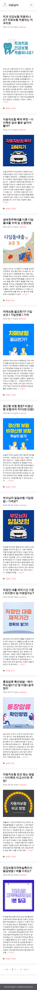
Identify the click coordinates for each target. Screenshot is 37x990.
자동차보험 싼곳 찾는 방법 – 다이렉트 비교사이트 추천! (18, 777)
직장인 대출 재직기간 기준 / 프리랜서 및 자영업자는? (18, 591)
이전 (5, 969)
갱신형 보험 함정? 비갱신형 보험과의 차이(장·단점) (18, 407)
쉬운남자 (13, 4)
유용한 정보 (10, 300)
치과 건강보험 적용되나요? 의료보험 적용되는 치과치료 (18, 20)
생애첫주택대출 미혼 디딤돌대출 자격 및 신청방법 (18, 221)
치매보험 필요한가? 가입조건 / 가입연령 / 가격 (17, 313)
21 (21, 969)
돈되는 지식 (10, 671)
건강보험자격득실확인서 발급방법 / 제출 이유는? (17, 869)
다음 (26, 969)
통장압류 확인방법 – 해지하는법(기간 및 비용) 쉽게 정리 (18, 685)
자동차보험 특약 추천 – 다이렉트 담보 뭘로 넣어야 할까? (18, 122)
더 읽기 (5, 102)
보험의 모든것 (11, 108)
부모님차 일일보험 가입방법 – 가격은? (18, 499)
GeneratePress (27, 987)
